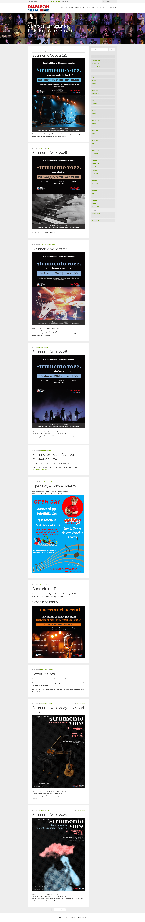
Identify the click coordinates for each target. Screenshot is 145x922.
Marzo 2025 (94, 107)
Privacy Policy (113, 7)
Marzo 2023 (94, 123)
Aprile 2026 (94, 80)
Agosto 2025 (94, 97)
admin (47, 51)
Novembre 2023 (95, 120)
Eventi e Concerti (96, 213)
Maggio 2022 (95, 143)
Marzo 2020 (94, 160)
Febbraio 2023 (95, 127)
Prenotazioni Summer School (40, 469)
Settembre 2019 (95, 170)
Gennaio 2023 (95, 130)
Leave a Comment (81, 703)
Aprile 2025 (94, 103)
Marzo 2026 (94, 83)
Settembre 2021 (95, 153)
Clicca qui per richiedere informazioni (101, 225)
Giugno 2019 (95, 173)
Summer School (79, 7)
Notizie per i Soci (96, 217)
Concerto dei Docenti (49, 589)
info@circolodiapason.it (55, 1)
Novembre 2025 (95, 93)
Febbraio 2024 (95, 117)
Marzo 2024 (94, 113)
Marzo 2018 (94, 200)
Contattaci (103, 7)
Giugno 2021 (95, 157)
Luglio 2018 (94, 190)
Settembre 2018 (95, 187)
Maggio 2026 (95, 77)
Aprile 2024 (94, 110)
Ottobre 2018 (95, 183)
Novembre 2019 (95, 167)
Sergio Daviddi (51, 244)
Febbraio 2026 (95, 87)
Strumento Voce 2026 (49, 55)
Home (61, 7)
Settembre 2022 (95, 137)
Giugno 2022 (95, 140)
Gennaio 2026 (95, 90)
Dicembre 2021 (95, 150)
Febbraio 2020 (95, 163)
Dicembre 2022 (95, 133)
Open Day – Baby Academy (54, 486)
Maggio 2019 (95, 177)
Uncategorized (95, 220)
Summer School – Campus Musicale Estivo (53, 456)
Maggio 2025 (95, 100)
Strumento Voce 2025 (49, 814)
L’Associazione (69, 7)
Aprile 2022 (94, 147)
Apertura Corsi (43, 674)
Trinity (88, 7)
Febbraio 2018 (95, 203)
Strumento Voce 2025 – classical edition (58, 710)
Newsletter (95, 7)
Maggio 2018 (95, 193)
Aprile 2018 (94, 197)
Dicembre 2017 (95, 206)
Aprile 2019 (94, 180)
